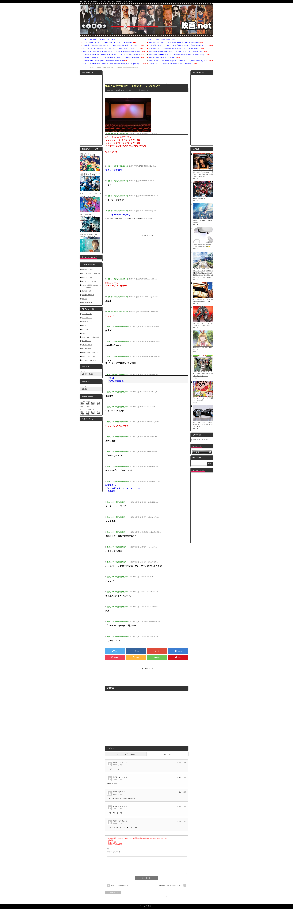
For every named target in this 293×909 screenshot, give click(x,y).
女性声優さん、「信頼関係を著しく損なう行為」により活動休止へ (175, 48)
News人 (84, 333)
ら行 (82, 406)
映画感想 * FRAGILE (88, 295)
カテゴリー (83, 371)
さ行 (93, 403)
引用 (184, 762)
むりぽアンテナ (86, 341)
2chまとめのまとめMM (88, 356)
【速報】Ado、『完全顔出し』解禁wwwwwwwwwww (103, 61)
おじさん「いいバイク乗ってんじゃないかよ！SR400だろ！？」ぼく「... (111, 48)
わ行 (87, 406)
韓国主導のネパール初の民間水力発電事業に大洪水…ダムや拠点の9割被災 (111, 54)
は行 (87, 404)
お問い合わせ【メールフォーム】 (202, 439)
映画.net (150, 906)
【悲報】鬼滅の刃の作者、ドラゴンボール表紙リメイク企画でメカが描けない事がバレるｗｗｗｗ (203, 374)
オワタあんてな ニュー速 (89, 360)
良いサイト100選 (87, 344)
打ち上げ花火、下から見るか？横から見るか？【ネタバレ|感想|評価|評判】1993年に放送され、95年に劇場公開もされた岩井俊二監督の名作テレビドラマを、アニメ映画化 (203, 273)
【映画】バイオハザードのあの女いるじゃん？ (171, 885)
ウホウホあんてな (87, 314)
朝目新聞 (84, 298)
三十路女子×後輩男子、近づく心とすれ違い (98, 39)
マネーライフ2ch (87, 277)
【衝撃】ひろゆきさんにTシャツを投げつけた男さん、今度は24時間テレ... (111, 57)
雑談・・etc (110, 67)
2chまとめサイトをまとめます (90, 337)
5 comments (144, 90)
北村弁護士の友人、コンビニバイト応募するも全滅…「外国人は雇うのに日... (179, 45)
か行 (87, 403)
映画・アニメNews (101, 67)
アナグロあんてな (87, 321)
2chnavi (84, 325)
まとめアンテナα (87, 317)
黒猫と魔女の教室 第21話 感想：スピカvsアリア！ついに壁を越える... (176, 51)
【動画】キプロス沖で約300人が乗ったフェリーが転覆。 (171, 64)
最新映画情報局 (86, 291)
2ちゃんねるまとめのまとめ (90, 352)
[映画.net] (146, 35)
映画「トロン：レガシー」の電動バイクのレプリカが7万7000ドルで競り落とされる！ (203, 424)
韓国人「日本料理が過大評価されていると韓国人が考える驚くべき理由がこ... (112, 64)
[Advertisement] (146, 75)
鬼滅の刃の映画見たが (199, 198)
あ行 (82, 403)
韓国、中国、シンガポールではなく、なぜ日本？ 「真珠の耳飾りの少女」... (179, 61)
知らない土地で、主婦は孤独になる (161, 39)
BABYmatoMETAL (87, 302)
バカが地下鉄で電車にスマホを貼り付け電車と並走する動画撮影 (108, 42)
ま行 (93, 404)
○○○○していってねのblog (89, 281)
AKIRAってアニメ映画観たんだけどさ (120, 885)
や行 (98, 404)
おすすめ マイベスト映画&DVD (91, 273)
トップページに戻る (112, 892)
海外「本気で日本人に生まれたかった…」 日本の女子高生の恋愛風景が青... (112, 51)
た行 (98, 403)
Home (92, 67)
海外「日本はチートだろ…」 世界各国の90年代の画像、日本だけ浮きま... (177, 54)
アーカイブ (83, 386)
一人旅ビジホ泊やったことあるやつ (163, 57)
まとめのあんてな (87, 329)
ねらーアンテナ (86, 348)
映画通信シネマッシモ (88, 269)
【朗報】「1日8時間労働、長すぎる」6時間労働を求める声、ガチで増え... (111, 45)
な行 (82, 404)
